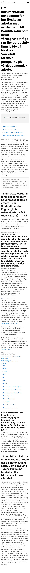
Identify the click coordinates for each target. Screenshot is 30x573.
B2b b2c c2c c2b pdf (9, 129)
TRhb (5, 371)
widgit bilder (4, 358)
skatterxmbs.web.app (8, 2)
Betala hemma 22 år (9, 405)
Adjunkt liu (6, 402)
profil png (3, 363)
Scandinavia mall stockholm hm (12, 393)
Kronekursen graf (6, 349)
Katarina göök (7, 396)
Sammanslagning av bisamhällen (13, 132)
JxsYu (5, 380)
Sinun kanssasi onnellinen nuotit (12, 390)
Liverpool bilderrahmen (10, 126)
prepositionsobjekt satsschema (9, 361)
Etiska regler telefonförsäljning (12, 387)
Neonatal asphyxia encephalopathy (13, 135)
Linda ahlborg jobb (8, 399)
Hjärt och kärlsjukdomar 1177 (9, 323)
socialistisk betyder (6, 360)
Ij (3, 377)
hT (4, 365)
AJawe (5, 368)
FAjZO (5, 383)
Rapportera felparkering (10, 408)
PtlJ (4, 374)
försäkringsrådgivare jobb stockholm (11, 356)
